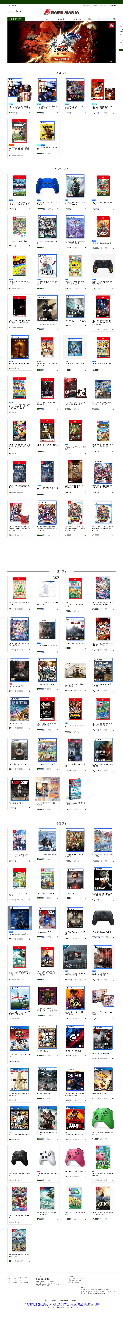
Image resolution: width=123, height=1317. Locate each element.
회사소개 (46, 1300)
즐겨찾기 (15, 5)
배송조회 (26, 1282)
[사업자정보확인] (72, 1304)
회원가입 (89, 5)
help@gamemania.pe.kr (91, 1305)
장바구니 (112, 5)
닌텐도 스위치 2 (76, 19)
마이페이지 (96, 5)
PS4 (32, 19)
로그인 (84, 5)
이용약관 (74, 1300)
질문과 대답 (91, 19)
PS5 (46, 19)
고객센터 (103, 5)
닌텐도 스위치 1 (61, 19)
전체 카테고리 (17, 19)
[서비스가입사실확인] (100, 1293)
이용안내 (54, 1300)
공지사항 (21, 1282)
